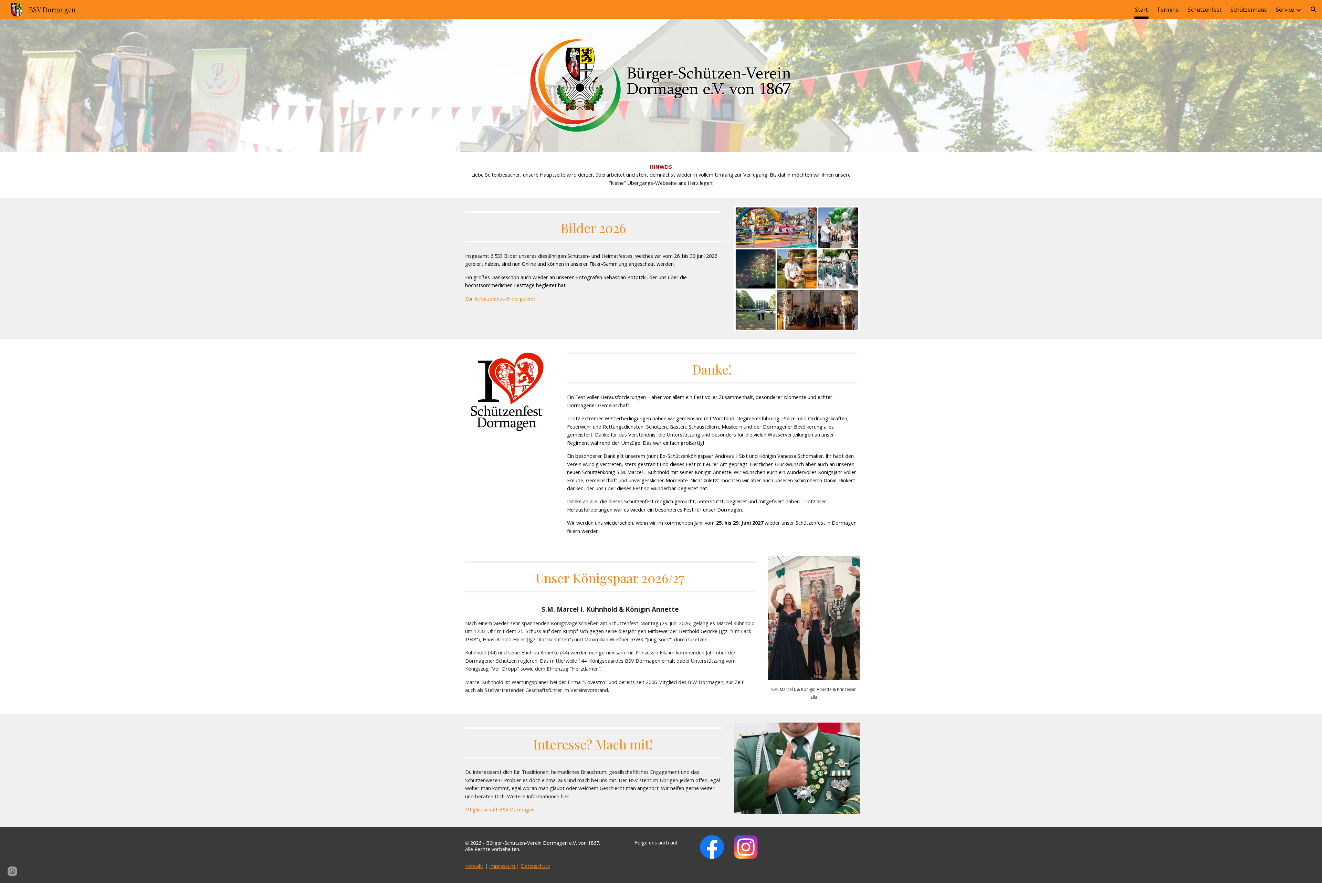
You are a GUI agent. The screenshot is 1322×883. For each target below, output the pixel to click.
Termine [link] (1168, 9)
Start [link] (1141, 9)
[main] (661, 175)
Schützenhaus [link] (1248, 9)
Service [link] (1285, 9)
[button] (1313, 9)
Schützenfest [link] (1204, 9)
